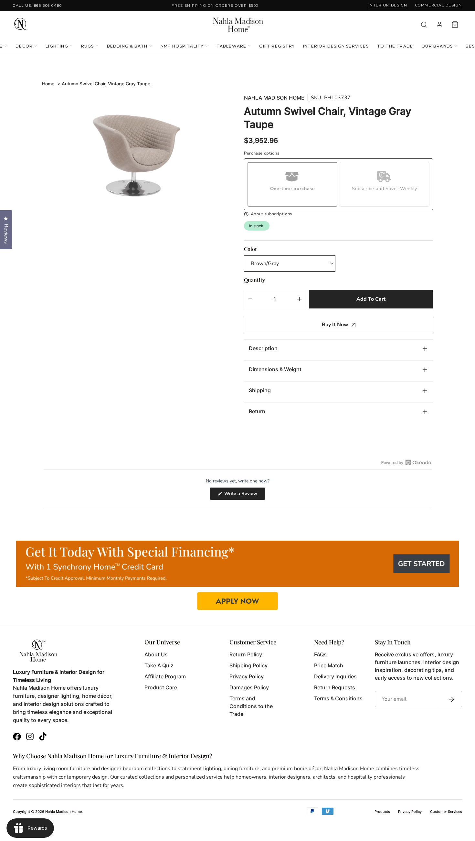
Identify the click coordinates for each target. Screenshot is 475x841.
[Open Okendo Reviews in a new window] (406, 462)
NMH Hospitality (182, 46)
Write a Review (244, 495)
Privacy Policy (410, 811)
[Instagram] (30, 737)
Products (382, 811)
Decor (24, 46)
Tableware (231, 46)
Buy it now (335, 324)
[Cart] (455, 24)
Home (48, 83)
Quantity (254, 279)
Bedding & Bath (127, 46)
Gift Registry (277, 46)
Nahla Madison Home (274, 98)
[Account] (439, 24)
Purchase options (261, 153)
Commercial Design (438, 5)
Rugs (87, 46)
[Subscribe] (449, 699)
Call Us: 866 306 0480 (37, 5)
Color (250, 248)
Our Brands (437, 46)
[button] (338, 214)
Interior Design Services (336, 46)
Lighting (57, 46)
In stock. (256, 225)
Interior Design (387, 5)
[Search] (424, 24)
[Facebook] (17, 737)
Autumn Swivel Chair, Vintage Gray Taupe (106, 83)
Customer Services (446, 811)
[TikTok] (43, 737)
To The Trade (395, 46)
